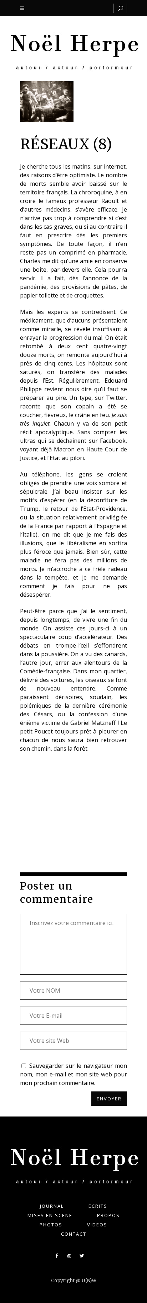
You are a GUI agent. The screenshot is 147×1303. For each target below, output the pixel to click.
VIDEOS (97, 1224)
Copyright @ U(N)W (73, 1281)
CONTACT (73, 1234)
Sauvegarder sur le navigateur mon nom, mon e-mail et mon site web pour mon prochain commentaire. (73, 1074)
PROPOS (108, 1215)
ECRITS (97, 1206)
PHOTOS (51, 1224)
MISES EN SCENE (49, 1215)
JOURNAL (52, 1206)
